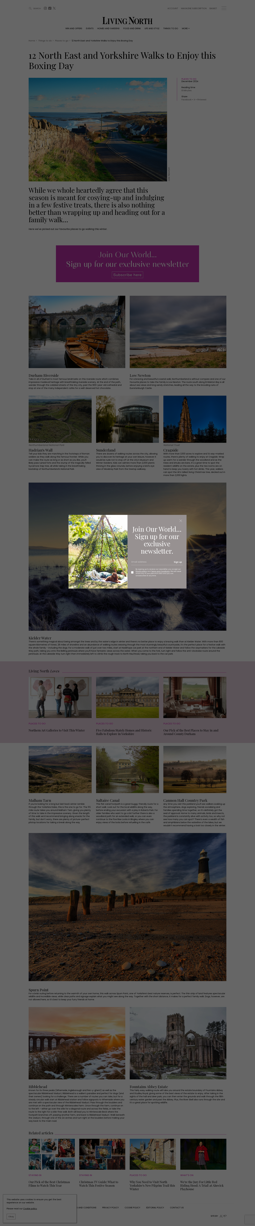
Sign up (178, 562)
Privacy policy (141, 571)
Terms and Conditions (160, 571)
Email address (138, 563)
